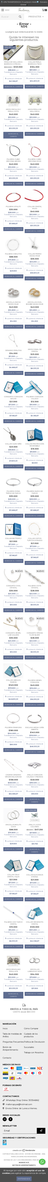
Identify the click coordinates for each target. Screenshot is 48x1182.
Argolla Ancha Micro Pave (13, 303)
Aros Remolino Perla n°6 (13, 970)
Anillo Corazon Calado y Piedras (35, 776)
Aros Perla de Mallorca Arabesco (34, 110)
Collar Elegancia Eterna (34, 876)
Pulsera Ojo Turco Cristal (13, 923)
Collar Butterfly (13, 538)
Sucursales (29, 1047)
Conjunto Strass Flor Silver (35, 634)
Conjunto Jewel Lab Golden (13, 634)
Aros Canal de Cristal (35, 350)
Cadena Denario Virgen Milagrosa (13, 776)
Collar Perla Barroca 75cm (34, 63)
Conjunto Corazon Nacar (13, 398)
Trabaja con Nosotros (33, 1052)
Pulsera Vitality (13, 206)
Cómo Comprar (31, 1028)
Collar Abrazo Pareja (13, 681)
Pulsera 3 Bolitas (13, 254)
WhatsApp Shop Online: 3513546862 (22, 1100)
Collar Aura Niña (13, 444)
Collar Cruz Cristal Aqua (13, 876)
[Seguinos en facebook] (11, 1119)
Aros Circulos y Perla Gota (13, 110)
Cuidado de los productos (31, 1035)
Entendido (24, 1179)
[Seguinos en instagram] (5, 1119)
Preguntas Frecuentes (13, 1042)
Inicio (5, 1028)
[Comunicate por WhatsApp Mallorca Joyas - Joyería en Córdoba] (42, 1162)
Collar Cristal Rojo (35, 207)
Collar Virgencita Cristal (34, 923)
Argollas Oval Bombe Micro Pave (34, 303)
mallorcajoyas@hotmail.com (19, 1104)
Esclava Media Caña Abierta (34, 728)
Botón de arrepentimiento (24, 1165)
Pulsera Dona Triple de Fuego (13, 492)
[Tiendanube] (24, 1151)
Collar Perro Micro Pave (34, 255)
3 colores (35, 820)
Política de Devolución (34, 1042)
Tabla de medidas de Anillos (12, 1035)
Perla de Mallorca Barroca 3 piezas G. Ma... (13, 63)
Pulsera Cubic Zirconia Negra (13, 160)
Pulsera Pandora (13, 727)
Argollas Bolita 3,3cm (13, 826)
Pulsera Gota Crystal (34, 587)
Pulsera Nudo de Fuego (35, 492)
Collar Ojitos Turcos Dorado (34, 539)
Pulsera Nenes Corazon (34, 681)
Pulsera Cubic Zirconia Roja (34, 160)
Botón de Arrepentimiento (10, 1048)
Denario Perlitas (13, 350)
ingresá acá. (24, 1162)
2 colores (13, 105)
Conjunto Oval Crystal (13, 587)
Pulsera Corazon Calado (34, 398)
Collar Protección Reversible (34, 445)
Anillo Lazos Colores (35, 826)
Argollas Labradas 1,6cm (35, 970)
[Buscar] (20, 17)
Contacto (7, 1058)
